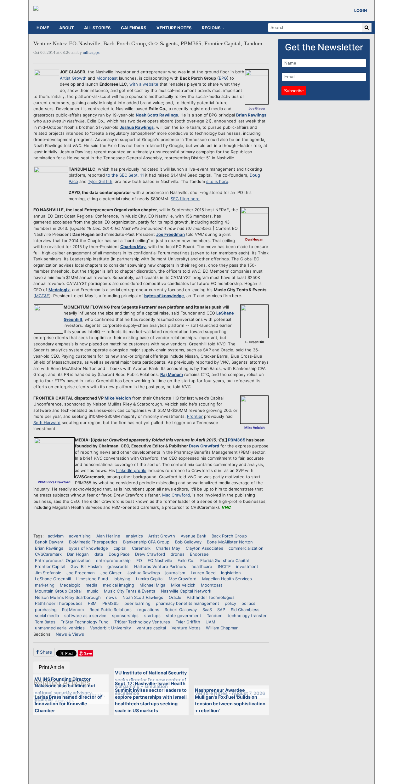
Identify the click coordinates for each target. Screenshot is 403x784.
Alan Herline (108, 535)
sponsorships (125, 615)
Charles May (133, 246)
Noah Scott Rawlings (157, 114)
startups (152, 615)
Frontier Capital (50, 566)
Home (43, 27)
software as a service (85, 615)
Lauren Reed (203, 572)
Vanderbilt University (110, 627)
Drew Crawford (204, 445)
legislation (231, 572)
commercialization (246, 548)
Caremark (141, 548)
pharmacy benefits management (187, 603)
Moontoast (107, 78)
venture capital (151, 627)
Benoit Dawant (49, 541)
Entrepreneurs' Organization (63, 560)
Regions (211, 27)
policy (230, 603)
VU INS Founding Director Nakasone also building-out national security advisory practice (65, 689)
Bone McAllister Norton (230, 541)
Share (45, 652)
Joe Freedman (170, 234)
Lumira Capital (149, 578)
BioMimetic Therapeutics (93, 541)
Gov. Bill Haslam (86, 566)
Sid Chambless (245, 609)
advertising (80, 535)
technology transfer (247, 615)
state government (183, 615)
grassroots (117, 566)
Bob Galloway (188, 541)
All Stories (97, 27)
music (92, 591)
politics (248, 603)
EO (139, 560)
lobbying (122, 578)
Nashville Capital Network (186, 591)
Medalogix (59, 289)
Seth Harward (46, 422)
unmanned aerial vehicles (60, 627)
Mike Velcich (118, 398)
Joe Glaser (111, 572)
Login (360, 10)
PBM (92, 603)
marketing (44, 585)
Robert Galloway (181, 609)
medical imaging (118, 585)
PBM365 (236, 439)
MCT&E (42, 295)
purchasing (46, 609)
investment (247, 566)
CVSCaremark (48, 554)
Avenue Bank (193, 535)
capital (120, 548)
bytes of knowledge (164, 295)
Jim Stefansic (48, 572)
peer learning (137, 603)
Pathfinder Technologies (211, 597)
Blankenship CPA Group (146, 541)
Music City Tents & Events (129, 591)
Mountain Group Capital (58, 591)
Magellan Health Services (227, 578)
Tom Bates (45, 621)
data (98, 554)
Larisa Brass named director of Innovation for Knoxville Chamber (68, 703)
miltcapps (91, 52)
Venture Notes (174, 27)
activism (56, 535)
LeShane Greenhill (53, 578)
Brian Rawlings (251, 114)
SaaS (207, 609)
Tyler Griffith (100, 181)
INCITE (224, 566)
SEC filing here (185, 198)
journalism (175, 572)
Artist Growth (73, 78)
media (91, 585)
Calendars (133, 27)
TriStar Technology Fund (85, 621)
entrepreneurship (113, 560)
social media (47, 615)
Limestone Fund (92, 578)
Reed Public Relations (110, 609)
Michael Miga (152, 585)
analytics (134, 535)
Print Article (51, 667)
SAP (221, 609)
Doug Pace (119, 554)
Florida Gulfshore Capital (224, 560)
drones (177, 554)
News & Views (70, 634)
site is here (217, 181)
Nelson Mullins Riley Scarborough (68, 597)
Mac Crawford (176, 494)
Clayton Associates (204, 548)
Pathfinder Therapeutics (58, 603)
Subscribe (294, 90)
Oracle (175, 597)
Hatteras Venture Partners (160, 566)
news (111, 597)
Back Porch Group (229, 535)
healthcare (201, 566)
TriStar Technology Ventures (142, 621)
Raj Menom (171, 374)
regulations (148, 609)
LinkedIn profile (131, 470)
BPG (223, 78)
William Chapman (222, 627)
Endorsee (199, 554)
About (66, 27)
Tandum (214, 615)
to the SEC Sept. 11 (125, 175)
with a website (143, 84)
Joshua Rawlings (137, 127)
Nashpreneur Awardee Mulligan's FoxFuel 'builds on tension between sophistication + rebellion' (230, 700)
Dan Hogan (78, 554)
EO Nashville (160, 560)
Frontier (195, 416)
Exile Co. (186, 560)
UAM (210, 621)
